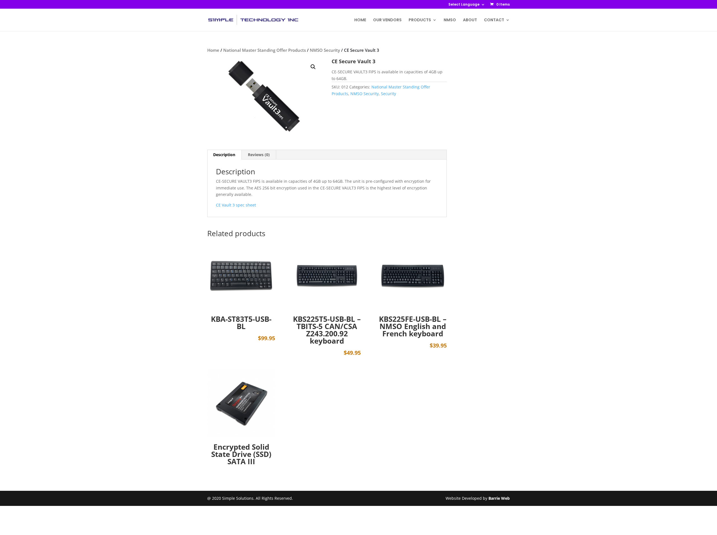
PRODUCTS (420, 20)
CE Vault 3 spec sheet (236, 205)
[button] (313, 67)
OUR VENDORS (387, 20)
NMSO (450, 20)
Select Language (463, 5)
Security (388, 93)
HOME (360, 20)
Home (213, 50)
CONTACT (494, 20)
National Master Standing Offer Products (264, 50)
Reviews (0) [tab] (259, 154)
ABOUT (470, 20)
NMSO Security (325, 50)
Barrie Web (499, 498)
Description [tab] (224, 154)
